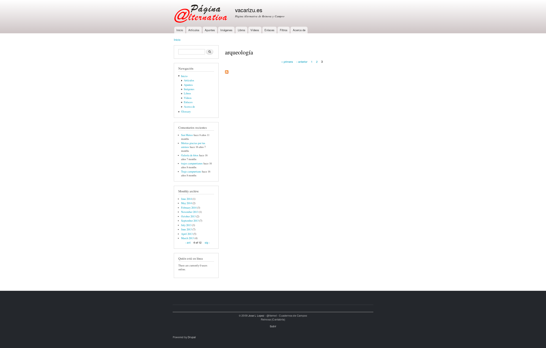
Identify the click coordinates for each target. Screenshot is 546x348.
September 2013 (190, 220)
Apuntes (210, 30)
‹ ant (187, 242)
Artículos (193, 30)
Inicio (179, 30)
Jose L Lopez (256, 315)
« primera (287, 61)
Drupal (192, 337)
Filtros (284, 30)
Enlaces (269, 30)
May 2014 (186, 203)
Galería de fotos (189, 155)
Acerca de (299, 30)
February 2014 (188, 207)
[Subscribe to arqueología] (226, 70)
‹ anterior (301, 61)
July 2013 (186, 225)
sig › (207, 242)
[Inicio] (201, 13)
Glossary (186, 111)
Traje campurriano (191, 171)
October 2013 (188, 216)
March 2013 (187, 238)
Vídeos (254, 30)
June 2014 (186, 199)
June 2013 (186, 229)
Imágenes (226, 30)
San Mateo (187, 135)
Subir (273, 326)
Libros (241, 30)
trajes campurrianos (192, 163)
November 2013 (189, 212)
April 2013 (187, 234)
